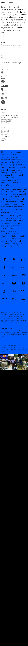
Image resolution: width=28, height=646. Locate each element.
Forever (14, 63)
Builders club (7, 2)
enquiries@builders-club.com (10, 51)
